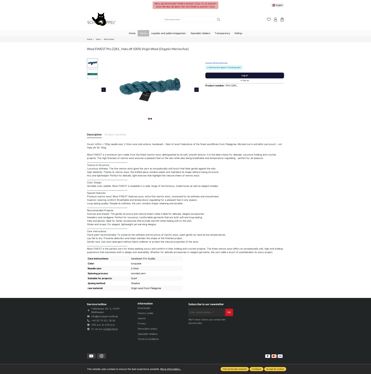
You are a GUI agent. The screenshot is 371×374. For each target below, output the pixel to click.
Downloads (144, 308)
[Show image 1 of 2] (149, 118)
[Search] (218, 19)
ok (229, 312)
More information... (170, 369)
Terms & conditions (148, 339)
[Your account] (275, 19)
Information (145, 303)
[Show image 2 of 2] (151, 118)
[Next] (196, 90)
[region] (143, 90)
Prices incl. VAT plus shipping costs (216, 63)
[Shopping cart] (282, 19)
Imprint (142, 318)
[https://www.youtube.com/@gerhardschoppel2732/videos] (91, 356)
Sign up (246, 80)
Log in (245, 75)
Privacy (142, 323)
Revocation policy (147, 328)
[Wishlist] (269, 19)
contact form (110, 329)
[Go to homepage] (101, 19)
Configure (256, 369)
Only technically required (235, 369)
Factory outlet (145, 313)
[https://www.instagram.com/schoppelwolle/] (101, 356)
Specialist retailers (148, 333)
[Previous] (103, 90)
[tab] (94, 134)
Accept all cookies (275, 369)
